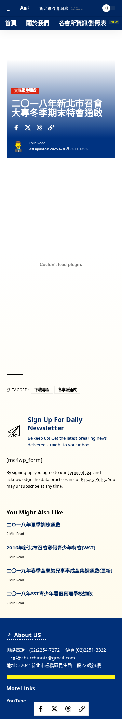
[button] (12, 8)
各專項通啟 (67, 390)
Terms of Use (80, 472)
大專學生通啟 (25, 90)
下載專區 (41, 390)
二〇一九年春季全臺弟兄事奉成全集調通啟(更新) (59, 570)
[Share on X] (27, 127)
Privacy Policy (93, 479)
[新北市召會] (61, 8)
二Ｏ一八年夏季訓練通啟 (33, 524)
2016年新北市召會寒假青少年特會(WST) (51, 547)
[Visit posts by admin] (18, 146)
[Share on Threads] (39, 127)
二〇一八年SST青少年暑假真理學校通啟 (50, 593)
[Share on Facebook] (15, 127)
